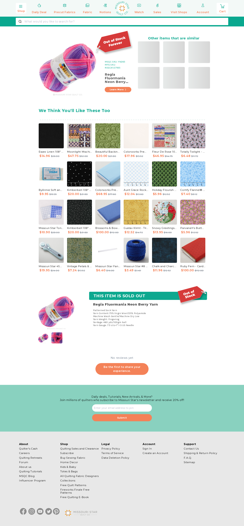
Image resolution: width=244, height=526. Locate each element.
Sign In (147, 448)
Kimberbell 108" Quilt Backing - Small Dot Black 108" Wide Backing (79, 190)
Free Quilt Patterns (73, 485)
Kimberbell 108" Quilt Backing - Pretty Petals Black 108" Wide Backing (79, 228)
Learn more (117, 89)
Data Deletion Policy (115, 457)
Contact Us (191, 448)
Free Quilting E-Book (74, 497)
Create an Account (155, 453)
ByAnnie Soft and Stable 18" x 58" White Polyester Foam (51, 190)
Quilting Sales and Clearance (79, 448)
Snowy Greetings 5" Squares (164, 228)
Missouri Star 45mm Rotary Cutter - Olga (51, 266)
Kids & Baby (68, 466)
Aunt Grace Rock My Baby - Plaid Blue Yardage (136, 190)
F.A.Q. (188, 457)
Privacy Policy (110, 448)
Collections (67, 480)
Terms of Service (112, 453)
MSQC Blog (27, 476)
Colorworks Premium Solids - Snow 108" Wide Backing (136, 151)
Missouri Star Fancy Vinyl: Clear (107, 266)
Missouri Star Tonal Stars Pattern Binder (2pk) (51, 228)
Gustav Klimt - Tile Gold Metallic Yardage (136, 228)
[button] (21, 8)
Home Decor (69, 462)
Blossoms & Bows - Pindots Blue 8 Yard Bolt (107, 228)
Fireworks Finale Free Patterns (75, 491)
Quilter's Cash (28, 448)
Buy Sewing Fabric (72, 457)
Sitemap (189, 462)
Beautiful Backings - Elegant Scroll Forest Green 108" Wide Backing (107, 151)
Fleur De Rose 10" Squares (164, 151)
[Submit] (20, 21)
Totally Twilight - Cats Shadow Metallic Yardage (192, 151)
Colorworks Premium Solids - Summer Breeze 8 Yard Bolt (107, 190)
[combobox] (122, 21)
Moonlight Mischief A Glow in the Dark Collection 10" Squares (79, 151)
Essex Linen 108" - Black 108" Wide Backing (51, 151)
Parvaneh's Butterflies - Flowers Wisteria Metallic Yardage (192, 228)
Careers (24, 453)
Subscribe (67, 453)
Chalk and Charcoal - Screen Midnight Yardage (164, 266)
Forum (23, 462)
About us (25, 466)
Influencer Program (32, 480)
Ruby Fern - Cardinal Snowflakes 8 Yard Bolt (192, 266)
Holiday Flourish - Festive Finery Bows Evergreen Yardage (164, 190)
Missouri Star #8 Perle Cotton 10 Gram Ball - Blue (136, 266)
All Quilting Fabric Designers (79, 476)
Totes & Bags (69, 471)
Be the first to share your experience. (122, 368)
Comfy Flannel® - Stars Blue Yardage (192, 190)
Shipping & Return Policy (200, 453)
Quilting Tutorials (30, 471)
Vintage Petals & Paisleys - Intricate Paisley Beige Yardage (79, 266)
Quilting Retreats (30, 457)
